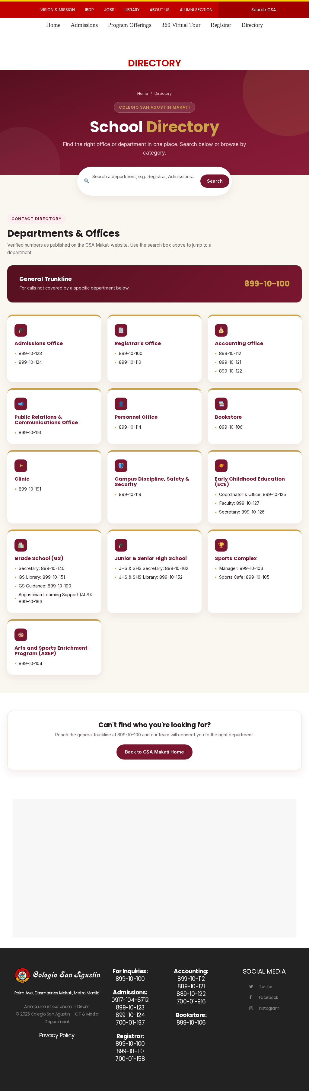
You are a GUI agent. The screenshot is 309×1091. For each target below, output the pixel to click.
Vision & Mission (57, 10)
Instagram (269, 1008)
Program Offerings (129, 25)
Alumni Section (196, 10)
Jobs (109, 10)
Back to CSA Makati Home (154, 752)
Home (53, 25)
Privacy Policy (57, 1035)
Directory (252, 25)
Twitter (266, 987)
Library (132, 10)
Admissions (84, 25)
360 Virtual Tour (180, 25)
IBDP (89, 10)
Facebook (268, 997)
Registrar (221, 25)
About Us (160, 10)
